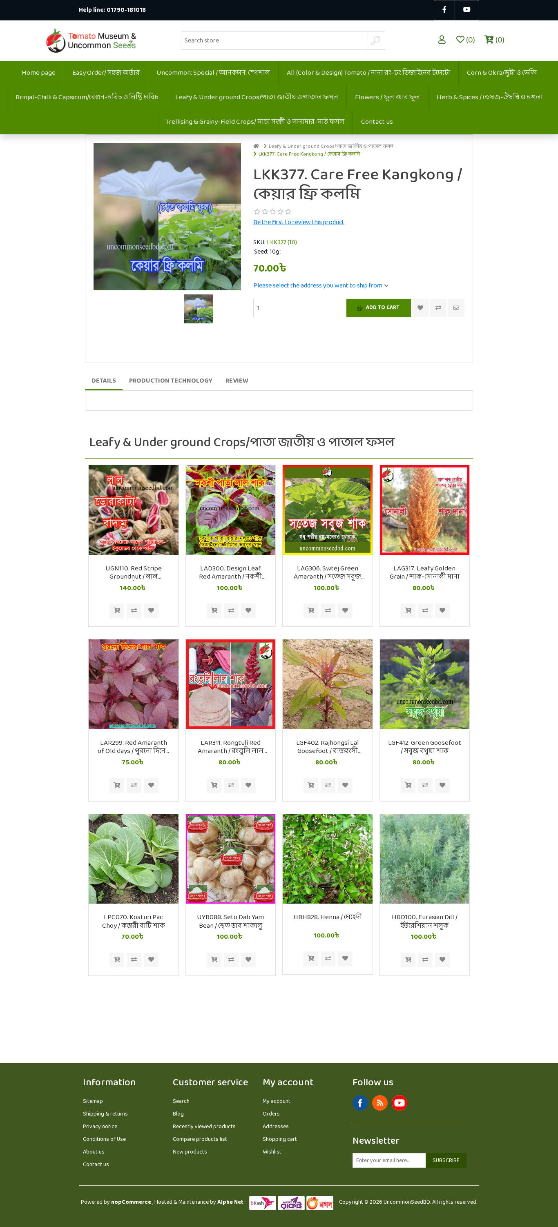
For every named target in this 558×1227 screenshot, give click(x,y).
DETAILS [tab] (104, 380)
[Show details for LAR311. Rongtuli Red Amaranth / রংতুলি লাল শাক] (231, 684)
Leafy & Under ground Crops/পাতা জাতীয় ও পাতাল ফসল (256, 97)
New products (190, 1152)
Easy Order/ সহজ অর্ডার (106, 73)
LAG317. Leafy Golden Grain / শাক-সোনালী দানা (425, 573)
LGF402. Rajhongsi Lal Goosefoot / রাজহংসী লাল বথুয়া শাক (327, 747)
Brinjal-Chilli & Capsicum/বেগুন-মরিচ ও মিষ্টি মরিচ (87, 97)
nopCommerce (131, 1202)
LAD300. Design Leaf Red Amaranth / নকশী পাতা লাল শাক (230, 573)
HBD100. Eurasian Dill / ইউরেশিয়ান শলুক (425, 921)
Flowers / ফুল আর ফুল (387, 97)
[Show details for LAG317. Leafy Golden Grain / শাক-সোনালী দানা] (425, 510)
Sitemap (93, 1101)
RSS (380, 1103)
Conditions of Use (104, 1139)
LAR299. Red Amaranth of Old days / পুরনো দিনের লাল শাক (134, 747)
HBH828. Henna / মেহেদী (327, 917)
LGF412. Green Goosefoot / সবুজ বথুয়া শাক (424, 747)
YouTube (399, 1103)
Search (181, 1101)
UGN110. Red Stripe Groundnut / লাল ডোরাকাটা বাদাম (133, 573)
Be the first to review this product (298, 222)
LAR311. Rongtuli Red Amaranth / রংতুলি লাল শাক (230, 747)
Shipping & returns (105, 1114)
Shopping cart (280, 1139)
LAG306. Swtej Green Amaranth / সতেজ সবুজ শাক (327, 573)
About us (94, 1152)
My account (276, 1101)
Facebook (360, 1103)
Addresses (276, 1126)
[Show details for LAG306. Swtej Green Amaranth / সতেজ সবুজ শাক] (328, 510)
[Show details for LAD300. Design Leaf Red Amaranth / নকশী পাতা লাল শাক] (231, 510)
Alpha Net (230, 1202)
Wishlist (272, 1152)
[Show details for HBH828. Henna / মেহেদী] (328, 859)
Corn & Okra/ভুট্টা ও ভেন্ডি (502, 73)
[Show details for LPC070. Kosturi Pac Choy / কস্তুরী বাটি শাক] (134, 859)
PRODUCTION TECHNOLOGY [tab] (170, 380)
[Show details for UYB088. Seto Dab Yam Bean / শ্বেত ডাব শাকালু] (231, 859)
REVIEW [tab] (236, 380)
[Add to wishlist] (151, 610)
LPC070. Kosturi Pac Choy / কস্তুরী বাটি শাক (133, 921)
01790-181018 (126, 10)
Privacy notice (100, 1126)
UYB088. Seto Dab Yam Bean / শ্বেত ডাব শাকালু (230, 921)
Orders (271, 1114)
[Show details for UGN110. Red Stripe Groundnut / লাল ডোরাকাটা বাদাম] (134, 510)
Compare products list (200, 1139)
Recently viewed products (204, 1126)
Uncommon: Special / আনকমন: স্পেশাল (213, 73)
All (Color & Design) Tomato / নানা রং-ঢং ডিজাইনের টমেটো (368, 73)
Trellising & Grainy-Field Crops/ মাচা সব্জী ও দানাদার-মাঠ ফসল (254, 122)
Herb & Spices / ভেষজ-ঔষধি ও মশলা (490, 97)
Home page (39, 73)
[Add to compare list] (438, 308)
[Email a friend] (456, 308)
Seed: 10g (267, 252)
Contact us (377, 122)
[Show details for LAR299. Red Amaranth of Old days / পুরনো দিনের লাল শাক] (134, 684)
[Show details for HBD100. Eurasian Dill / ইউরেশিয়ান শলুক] (425, 859)
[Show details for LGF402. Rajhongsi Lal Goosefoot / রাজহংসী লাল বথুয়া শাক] (328, 684)
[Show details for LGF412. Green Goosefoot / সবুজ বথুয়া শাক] (425, 684)
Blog (178, 1114)
